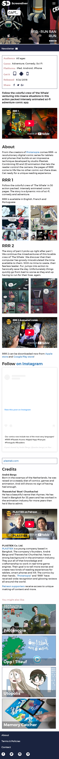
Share (7, 85)
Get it (7, 74)
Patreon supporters (13, 586)
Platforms (9, 68)
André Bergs (24, 447)
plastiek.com (11, 460)
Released (9, 79)
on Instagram (29, 363)
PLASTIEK (7, 548)
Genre (7, 63)
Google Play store (24, 356)
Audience (9, 58)
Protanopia (32, 152)
